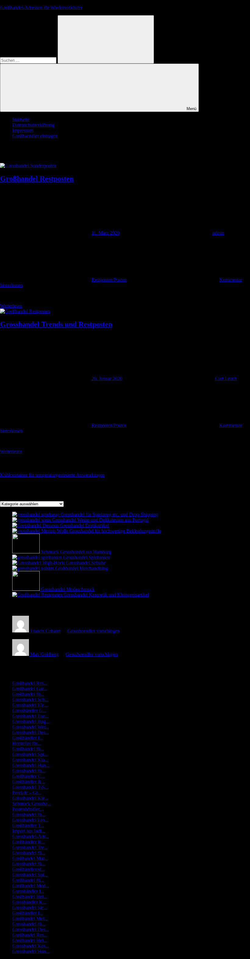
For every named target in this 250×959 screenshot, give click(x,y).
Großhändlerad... (28, 869)
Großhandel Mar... (30, 858)
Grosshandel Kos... (30, 945)
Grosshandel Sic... (29, 907)
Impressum (22, 130)
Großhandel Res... (29, 683)
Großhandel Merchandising (81, 568)
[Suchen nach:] (29, 60)
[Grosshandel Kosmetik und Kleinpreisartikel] (37, 594)
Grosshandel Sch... (30, 699)
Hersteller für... (26, 743)
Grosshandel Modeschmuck (68, 589)
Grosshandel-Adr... (30, 836)
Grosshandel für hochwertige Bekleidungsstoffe (115, 530)
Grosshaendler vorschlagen (93, 630)
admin (218, 232)
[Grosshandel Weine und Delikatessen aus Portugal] (32, 519)
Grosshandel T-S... (30, 787)
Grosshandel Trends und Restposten (56, 324)
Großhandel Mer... (30, 918)
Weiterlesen (11, 305)
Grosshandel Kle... (30, 798)
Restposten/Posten (109, 279)
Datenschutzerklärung (33, 124)
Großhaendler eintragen (35, 135)
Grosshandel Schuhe (85, 562)
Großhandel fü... (28, 694)
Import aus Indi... (28, 830)
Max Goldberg (44, 654)
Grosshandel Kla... (30, 759)
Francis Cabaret (45, 630)
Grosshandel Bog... (30, 721)
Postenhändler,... (28, 809)
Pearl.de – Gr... (26, 792)
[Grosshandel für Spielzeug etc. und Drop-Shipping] (36, 514)
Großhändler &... (28, 781)
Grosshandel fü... (28, 770)
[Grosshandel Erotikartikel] (36, 525)
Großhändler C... (28, 776)
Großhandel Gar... (29, 688)
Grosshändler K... (29, 902)
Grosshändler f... (28, 891)
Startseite (21, 119)
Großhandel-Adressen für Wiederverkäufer (41, 7)
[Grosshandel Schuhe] (39, 562)
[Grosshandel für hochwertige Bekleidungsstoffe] (40, 530)
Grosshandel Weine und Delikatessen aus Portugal (100, 519)
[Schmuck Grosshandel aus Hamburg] (26, 551)
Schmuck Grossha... (31, 803)
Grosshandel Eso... (30, 715)
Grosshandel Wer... (30, 726)
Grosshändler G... (29, 710)
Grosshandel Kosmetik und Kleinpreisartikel (106, 594)
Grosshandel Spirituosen (86, 557)
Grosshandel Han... (30, 765)
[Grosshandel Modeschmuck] (26, 589)
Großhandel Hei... (29, 896)
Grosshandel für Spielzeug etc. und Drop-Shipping (109, 514)
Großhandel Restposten (36, 178)
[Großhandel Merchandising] (33, 568)
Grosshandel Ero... (30, 819)
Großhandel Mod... (30, 885)
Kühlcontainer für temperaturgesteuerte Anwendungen (52, 474)
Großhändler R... (28, 841)
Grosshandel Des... (30, 732)
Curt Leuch (226, 378)
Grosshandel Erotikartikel (84, 525)
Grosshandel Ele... (30, 705)
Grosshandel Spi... (30, 754)
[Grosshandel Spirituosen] (37, 557)
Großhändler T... (28, 825)
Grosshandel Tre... (30, 847)
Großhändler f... (27, 737)
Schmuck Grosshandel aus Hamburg (76, 551)
